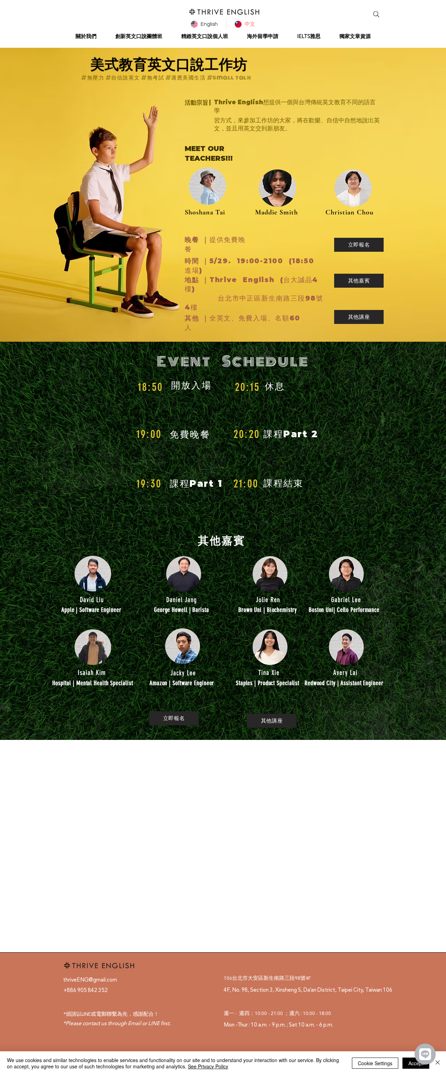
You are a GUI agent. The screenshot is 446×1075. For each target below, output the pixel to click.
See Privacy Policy (208, 1066)
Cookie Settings (375, 1063)
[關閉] (437, 1063)
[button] (86, 36)
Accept (415, 1063)
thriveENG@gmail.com (90, 979)
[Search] (376, 14)
